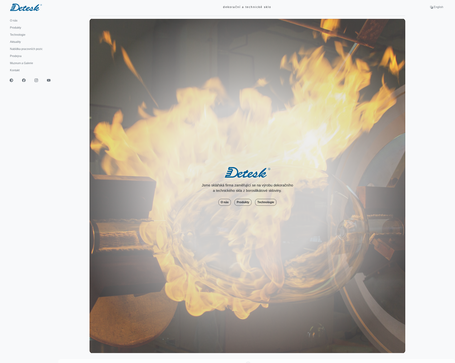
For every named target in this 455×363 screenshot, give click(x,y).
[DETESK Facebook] (26, 80)
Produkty (243, 202)
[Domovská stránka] (21, 7)
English (438, 7)
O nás (225, 202)
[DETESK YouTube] (50, 80)
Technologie (265, 202)
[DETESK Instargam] (38, 80)
